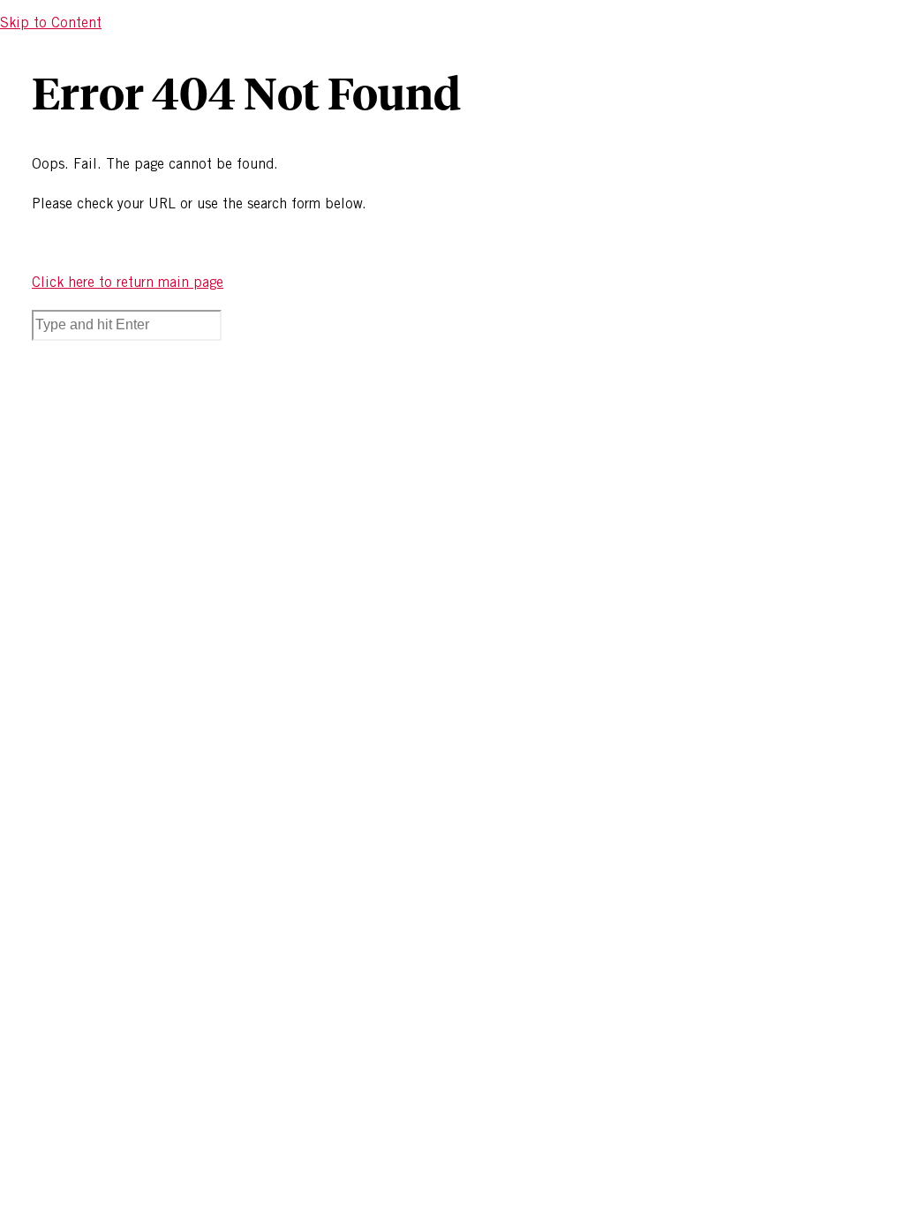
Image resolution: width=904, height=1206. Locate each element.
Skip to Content (51, 22)
